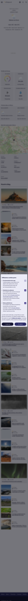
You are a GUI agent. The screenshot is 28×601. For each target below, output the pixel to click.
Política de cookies (16, 318)
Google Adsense (16, 307)
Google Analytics (15, 295)
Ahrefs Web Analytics (8, 296)
